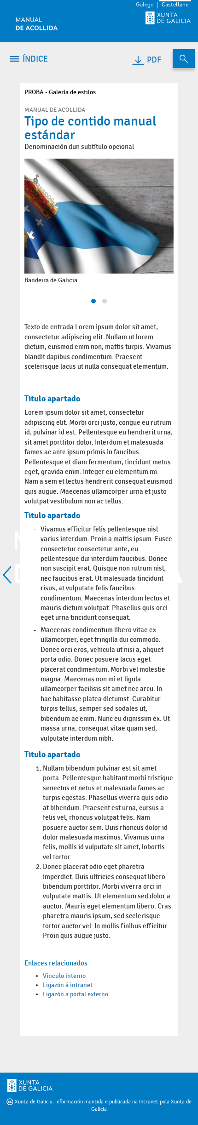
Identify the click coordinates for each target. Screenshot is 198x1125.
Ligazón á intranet (68, 985)
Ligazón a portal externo (75, 994)
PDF (154, 60)
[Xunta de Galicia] (46, 1085)
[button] (93, 301)
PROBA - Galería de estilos (60, 92)
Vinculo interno (64, 976)
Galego (145, 5)
